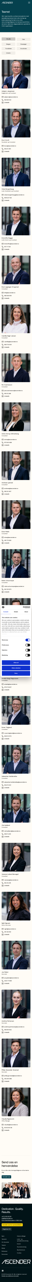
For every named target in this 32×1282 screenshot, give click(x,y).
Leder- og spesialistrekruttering (22, 1240)
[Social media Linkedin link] (3, 1271)
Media (3, 1248)
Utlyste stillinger (21, 1236)
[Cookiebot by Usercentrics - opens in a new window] (23, 607)
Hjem (3, 1236)
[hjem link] (16, 1262)
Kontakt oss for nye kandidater (12, 1225)
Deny (16, 673)
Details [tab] (16, 611)
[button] (28, 3)
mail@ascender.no (7, 1218)
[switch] (27, 645)
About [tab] (26, 611)
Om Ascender (5, 1242)
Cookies (19, 1253)
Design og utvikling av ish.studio (10, 1276)
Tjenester (4, 1239)
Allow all (16, 662)
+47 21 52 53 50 (6, 1216)
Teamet (4, 1245)
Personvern (5, 1254)
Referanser (4, 1251)
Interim (19, 1244)
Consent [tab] (5, 611)
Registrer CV (7, 1229)
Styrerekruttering (21, 1247)
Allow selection (16, 668)
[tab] (8, 39)
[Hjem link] (7, 3)
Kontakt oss (6, 1177)
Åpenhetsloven (21, 1250)
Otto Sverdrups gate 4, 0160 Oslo (12, 1220)
